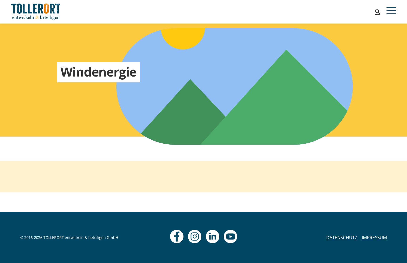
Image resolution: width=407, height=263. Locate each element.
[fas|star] (176, 236)
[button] (377, 11)
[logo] (36, 12)
